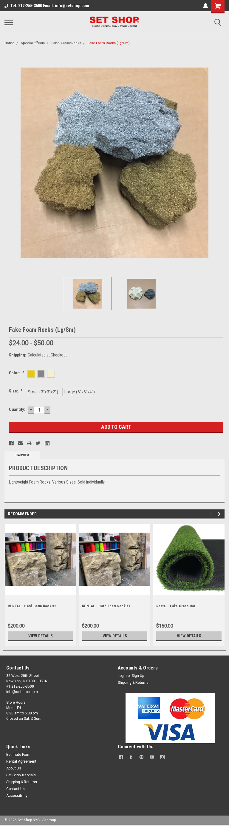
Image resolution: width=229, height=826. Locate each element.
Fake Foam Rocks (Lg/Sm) (109, 43)
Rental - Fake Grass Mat (175, 606)
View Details (40, 635)
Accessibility (16, 796)
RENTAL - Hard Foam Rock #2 (32, 606)
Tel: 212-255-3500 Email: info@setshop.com (49, 5)
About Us (13, 768)
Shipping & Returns (133, 682)
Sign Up (138, 676)
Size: (16, 391)
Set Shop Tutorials (21, 775)
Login (122, 676)
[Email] (20, 443)
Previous (8, 162)
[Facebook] (11, 443)
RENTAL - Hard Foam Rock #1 (106, 606)
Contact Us (15, 789)
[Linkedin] (47, 443)
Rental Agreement (21, 761)
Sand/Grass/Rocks (66, 43)
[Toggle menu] (8, 22)
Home (9, 43)
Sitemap (49, 820)
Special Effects (33, 43)
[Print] (29, 443)
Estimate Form (18, 755)
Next (220, 162)
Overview (22, 455)
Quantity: (17, 409)
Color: (16, 372)
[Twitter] (38, 443)
